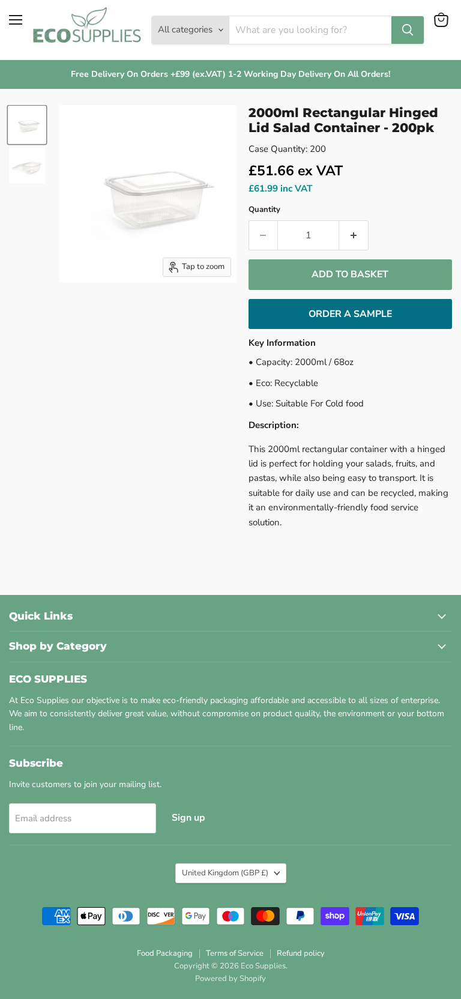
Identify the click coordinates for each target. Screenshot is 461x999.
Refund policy (301, 953)
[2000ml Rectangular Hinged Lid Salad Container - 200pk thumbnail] (27, 125)
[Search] (407, 30)
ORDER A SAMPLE (350, 314)
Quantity (264, 209)
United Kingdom (225, 873)
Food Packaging (165, 953)
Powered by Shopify (230, 978)
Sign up (188, 817)
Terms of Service (235, 953)
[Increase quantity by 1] (354, 235)
